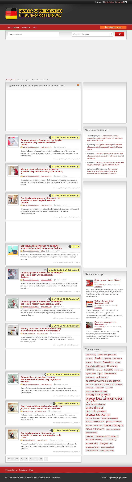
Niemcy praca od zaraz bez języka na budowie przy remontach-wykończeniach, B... (41, 171)
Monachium (110, 373)
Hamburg (112, 366)
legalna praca (91, 374)
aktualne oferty (91, 355)
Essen (117, 362)
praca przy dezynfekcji (93, 418)
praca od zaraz (98, 414)
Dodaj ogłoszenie (113, 27)
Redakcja (101, 284)
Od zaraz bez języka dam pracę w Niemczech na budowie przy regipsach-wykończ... (40, 379)
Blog (35, 27)
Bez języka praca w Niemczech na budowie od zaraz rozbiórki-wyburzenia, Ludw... (41, 435)
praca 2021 (90, 388)
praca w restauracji (113, 429)
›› (45, 459)
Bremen (107, 359)
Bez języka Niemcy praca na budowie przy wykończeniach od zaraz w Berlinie (41, 247)
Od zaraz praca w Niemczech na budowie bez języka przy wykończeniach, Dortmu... (41, 274)
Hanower (99, 370)
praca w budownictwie (94, 425)
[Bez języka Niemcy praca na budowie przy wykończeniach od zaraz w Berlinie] (13, 255)
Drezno (97, 362)
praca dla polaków (96, 411)
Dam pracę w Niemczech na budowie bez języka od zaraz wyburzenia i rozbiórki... (41, 407)
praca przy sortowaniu (95, 421)
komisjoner (119, 370)
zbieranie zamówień (107, 447)
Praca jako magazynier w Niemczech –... (105, 323)
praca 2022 (100, 388)
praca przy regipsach (110, 418)
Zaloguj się (119, 2)
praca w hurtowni (95, 429)
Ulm (111, 443)
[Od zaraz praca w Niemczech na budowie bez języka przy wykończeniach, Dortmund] (13, 279)
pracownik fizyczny (94, 440)
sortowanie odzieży (110, 440)
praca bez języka (98, 394)
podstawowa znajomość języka (103, 381)
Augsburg (89, 359)
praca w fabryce (113, 425)
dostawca (89, 362)
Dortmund (117, 358)
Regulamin (112, 478)
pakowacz (102, 377)
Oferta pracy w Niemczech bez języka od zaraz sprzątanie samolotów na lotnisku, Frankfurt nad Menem (105, 156)
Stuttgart (104, 443)
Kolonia (108, 369)
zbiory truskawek (107, 451)
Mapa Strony (122, 478)
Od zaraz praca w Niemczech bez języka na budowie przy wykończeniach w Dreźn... (40, 142)
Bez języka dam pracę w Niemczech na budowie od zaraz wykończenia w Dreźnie (40, 200)
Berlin (98, 358)
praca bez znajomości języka (104, 399)
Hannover (90, 370)
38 (41, 459)
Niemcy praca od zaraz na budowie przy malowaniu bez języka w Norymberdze (40, 329)
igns (99, 305)
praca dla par (94, 407)
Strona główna (13, 27)
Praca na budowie (29, 440)
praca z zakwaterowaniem (102, 436)
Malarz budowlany (29, 333)
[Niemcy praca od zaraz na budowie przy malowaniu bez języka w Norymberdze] (13, 335)
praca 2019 (109, 384)
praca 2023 (109, 388)
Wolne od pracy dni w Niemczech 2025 (104, 302)
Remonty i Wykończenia (31, 147)
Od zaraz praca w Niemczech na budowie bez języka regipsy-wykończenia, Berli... (41, 302)
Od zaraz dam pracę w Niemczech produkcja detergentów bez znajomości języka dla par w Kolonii (105, 138)
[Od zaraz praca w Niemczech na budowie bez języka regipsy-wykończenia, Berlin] (13, 308)
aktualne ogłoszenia (107, 354)
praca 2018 (99, 384)
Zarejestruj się (109, 2)
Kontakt (103, 478)
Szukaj (119, 34)
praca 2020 (118, 384)
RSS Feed (126, 2)
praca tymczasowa (114, 422)
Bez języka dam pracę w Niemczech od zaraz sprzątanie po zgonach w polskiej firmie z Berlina (104, 147)
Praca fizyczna (28, 411)
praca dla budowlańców (95, 404)
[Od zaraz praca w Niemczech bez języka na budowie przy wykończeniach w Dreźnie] (13, 146)
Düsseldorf (108, 362)
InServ (43, 251)
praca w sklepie (91, 433)
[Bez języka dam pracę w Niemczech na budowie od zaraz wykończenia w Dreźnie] (13, 204)
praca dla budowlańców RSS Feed (78, 85)
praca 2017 (89, 384)
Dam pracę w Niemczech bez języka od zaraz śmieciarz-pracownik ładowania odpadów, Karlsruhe (102, 171)
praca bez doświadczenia (96, 391)
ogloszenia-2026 (46, 147)
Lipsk (100, 373)
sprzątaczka (92, 443)
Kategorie (26, 27)
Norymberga (90, 377)
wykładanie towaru (92, 447)
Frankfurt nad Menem (95, 366)
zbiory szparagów (92, 451)
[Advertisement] (66, 59)
